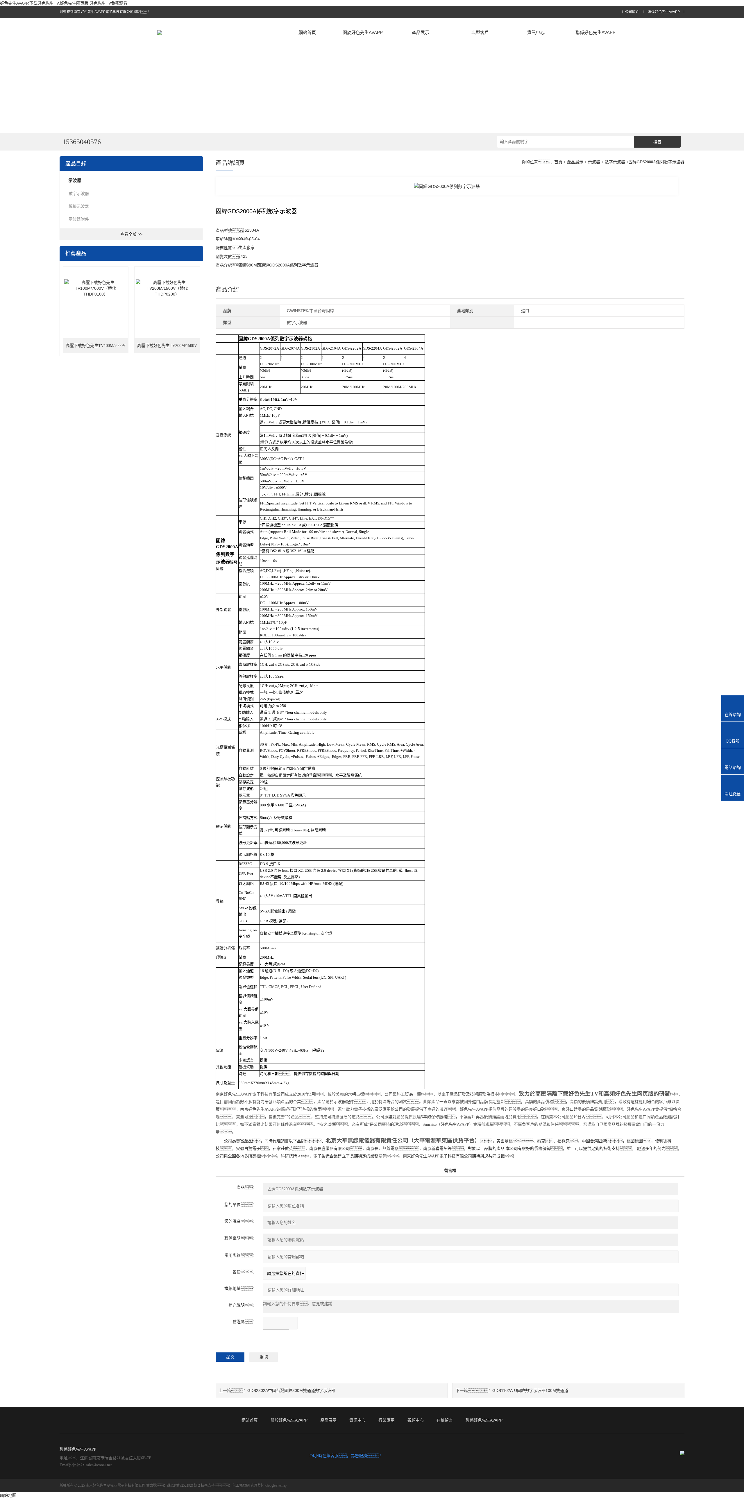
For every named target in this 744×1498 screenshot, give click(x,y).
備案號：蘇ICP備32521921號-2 (173, 1485)
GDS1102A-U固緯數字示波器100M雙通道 (530, 1390)
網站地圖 (8, 1495)
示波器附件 (79, 219)
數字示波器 (79, 193)
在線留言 (445, 1420)
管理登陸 (257, 1485)
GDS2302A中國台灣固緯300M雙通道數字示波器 (291, 1390)
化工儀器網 (241, 1485)
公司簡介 (632, 12)
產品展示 (420, 32)
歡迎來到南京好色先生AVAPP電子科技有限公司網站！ (105, 12)
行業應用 (386, 1420)
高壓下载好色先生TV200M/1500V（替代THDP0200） (167, 348)
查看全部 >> (131, 234)
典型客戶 (480, 32)
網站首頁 (307, 32)
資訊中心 (536, 32)
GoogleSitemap (276, 1485)
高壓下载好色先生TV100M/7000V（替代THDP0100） (96, 348)
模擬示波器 (79, 206)
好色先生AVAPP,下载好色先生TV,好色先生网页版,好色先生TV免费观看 (63, 3)
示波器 (594, 162)
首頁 (558, 162)
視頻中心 (415, 1420)
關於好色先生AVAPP (363, 32)
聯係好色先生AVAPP (664, 12)
